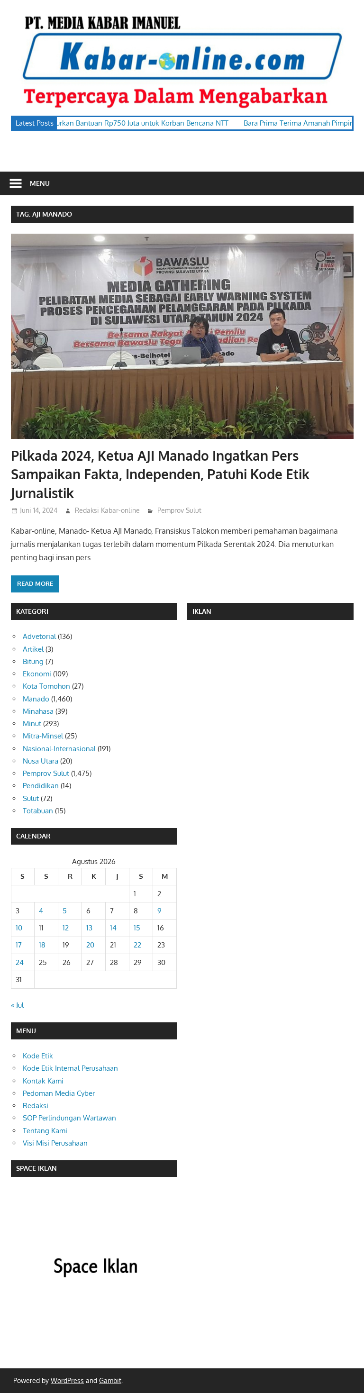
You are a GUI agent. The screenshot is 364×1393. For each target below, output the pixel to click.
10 (19, 927)
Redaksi (35, 1105)
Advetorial (39, 636)
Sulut (31, 798)
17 (19, 944)
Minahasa (38, 711)
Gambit (110, 1380)
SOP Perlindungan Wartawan (69, 1117)
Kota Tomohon (46, 686)
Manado (36, 698)
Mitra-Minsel (43, 735)
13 (89, 927)
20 (90, 944)
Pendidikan (41, 785)
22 (137, 944)
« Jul (17, 1005)
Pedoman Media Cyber (59, 1093)
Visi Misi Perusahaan (55, 1142)
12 (66, 927)
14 (113, 927)
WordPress (67, 1380)
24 (20, 962)
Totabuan (38, 810)
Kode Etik (38, 1055)
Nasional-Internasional (59, 748)
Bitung (33, 661)
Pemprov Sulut (179, 510)
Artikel (33, 649)
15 (137, 927)
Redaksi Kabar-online (107, 510)
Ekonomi (37, 673)
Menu (40, 183)
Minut (32, 723)
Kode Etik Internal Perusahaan (70, 1068)
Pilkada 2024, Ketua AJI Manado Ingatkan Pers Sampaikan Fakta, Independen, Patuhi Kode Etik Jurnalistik (160, 474)
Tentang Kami (45, 1130)
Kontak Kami (43, 1080)
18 (42, 944)
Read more (35, 583)
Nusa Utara (40, 760)
